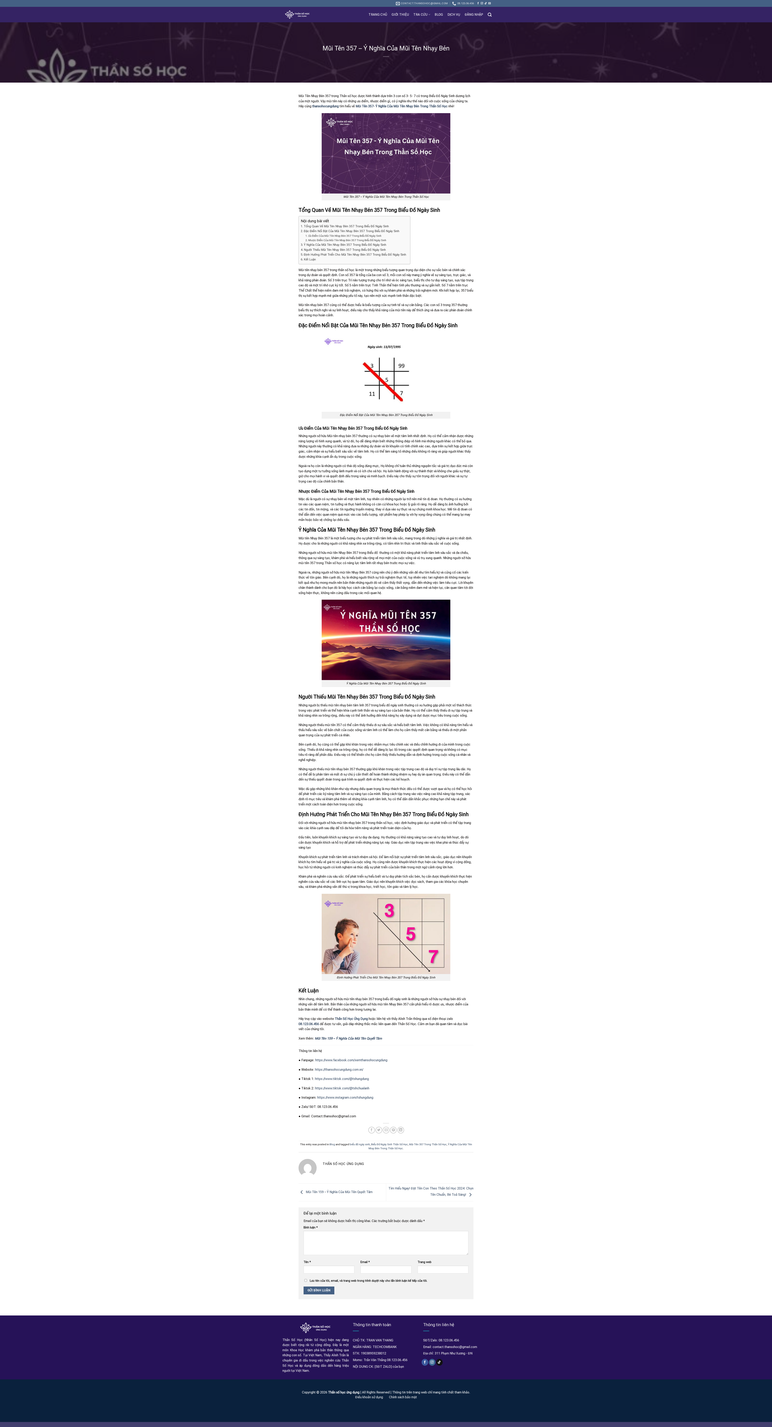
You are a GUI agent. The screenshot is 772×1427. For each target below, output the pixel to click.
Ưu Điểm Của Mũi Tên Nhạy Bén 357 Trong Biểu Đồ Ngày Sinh (344, 235)
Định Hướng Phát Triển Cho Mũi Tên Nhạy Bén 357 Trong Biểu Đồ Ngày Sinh (355, 254)
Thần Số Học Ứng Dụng (351, 1019)
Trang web (424, 1262)
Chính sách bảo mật (403, 1397)
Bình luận (311, 1227)
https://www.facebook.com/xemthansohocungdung (350, 1060)
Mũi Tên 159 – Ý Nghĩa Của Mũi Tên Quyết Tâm (339, 1192)
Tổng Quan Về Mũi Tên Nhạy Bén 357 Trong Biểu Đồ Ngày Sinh (346, 226)
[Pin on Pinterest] (393, 1130)
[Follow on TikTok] (486, 3)
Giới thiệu (400, 14)
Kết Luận (310, 259)
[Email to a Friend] (386, 1130)
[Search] (490, 14)
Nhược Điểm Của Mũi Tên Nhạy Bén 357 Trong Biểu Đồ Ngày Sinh (347, 240)
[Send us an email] (489, 3)
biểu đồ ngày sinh (360, 1144)
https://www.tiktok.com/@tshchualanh (341, 1088)
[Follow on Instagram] (482, 3)
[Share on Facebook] (371, 1130)
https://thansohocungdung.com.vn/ (338, 1070)
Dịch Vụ (454, 14)
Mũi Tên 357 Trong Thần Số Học (428, 1144)
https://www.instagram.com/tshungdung (344, 1097)
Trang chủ (378, 14)
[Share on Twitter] (379, 1130)
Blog (439, 14)
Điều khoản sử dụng (369, 1397)
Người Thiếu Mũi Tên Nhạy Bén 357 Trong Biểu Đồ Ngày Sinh (345, 250)
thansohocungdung (325, 106)
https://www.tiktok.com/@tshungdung (341, 1079)
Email (365, 1262)
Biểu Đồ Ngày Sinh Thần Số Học (389, 1144)
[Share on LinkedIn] (400, 1130)
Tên (307, 1262)
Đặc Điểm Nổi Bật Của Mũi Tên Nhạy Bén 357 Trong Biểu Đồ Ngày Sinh (351, 231)
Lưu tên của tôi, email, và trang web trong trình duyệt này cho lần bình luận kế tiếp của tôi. (368, 1281)
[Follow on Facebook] (478, 3)
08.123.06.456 (309, 1024)
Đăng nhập (474, 14)
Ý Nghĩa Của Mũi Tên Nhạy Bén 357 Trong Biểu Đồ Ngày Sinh (345, 245)
